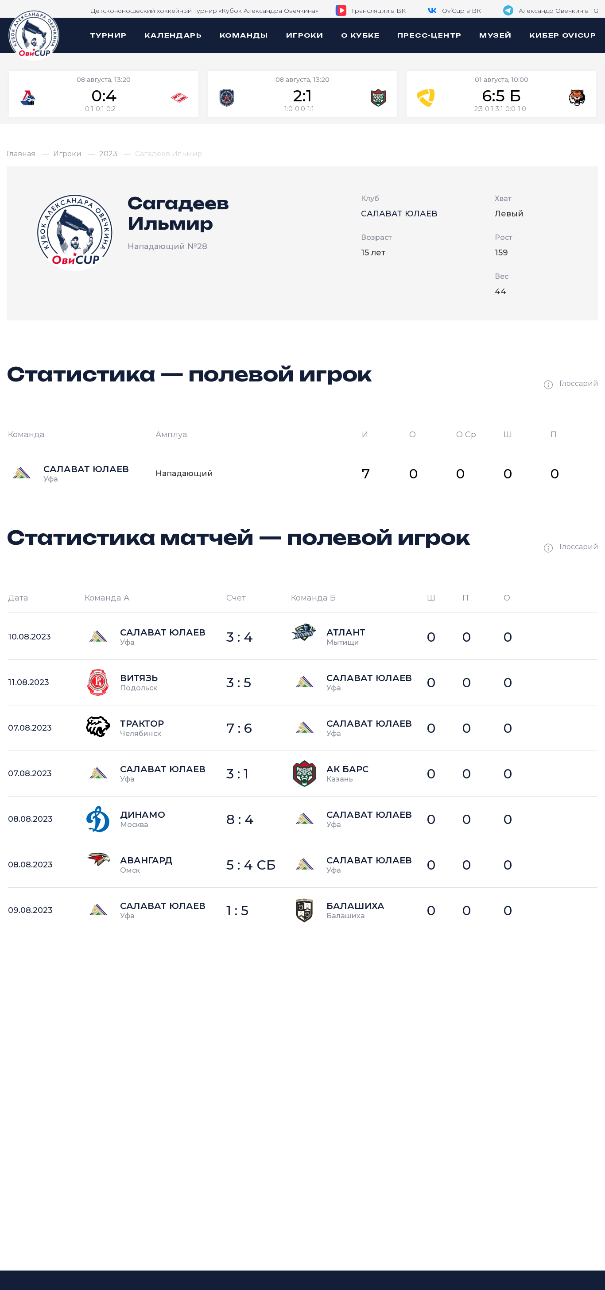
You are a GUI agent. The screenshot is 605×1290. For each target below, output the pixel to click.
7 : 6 (239, 728)
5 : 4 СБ (251, 865)
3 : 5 (238, 682)
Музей (495, 35)
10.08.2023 (29, 637)
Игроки (304, 35)
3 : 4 (239, 637)
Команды (244, 35)
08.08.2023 (30, 819)
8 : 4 (240, 819)
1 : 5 (237, 910)
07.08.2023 (30, 728)
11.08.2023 (28, 682)
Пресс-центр (429, 35)
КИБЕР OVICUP (562, 35)
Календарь (173, 35)
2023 (108, 154)
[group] (103, 94)
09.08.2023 (30, 910)
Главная (21, 154)
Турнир (108, 35)
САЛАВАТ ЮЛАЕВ (399, 214)
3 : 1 (237, 774)
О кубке (360, 35)
